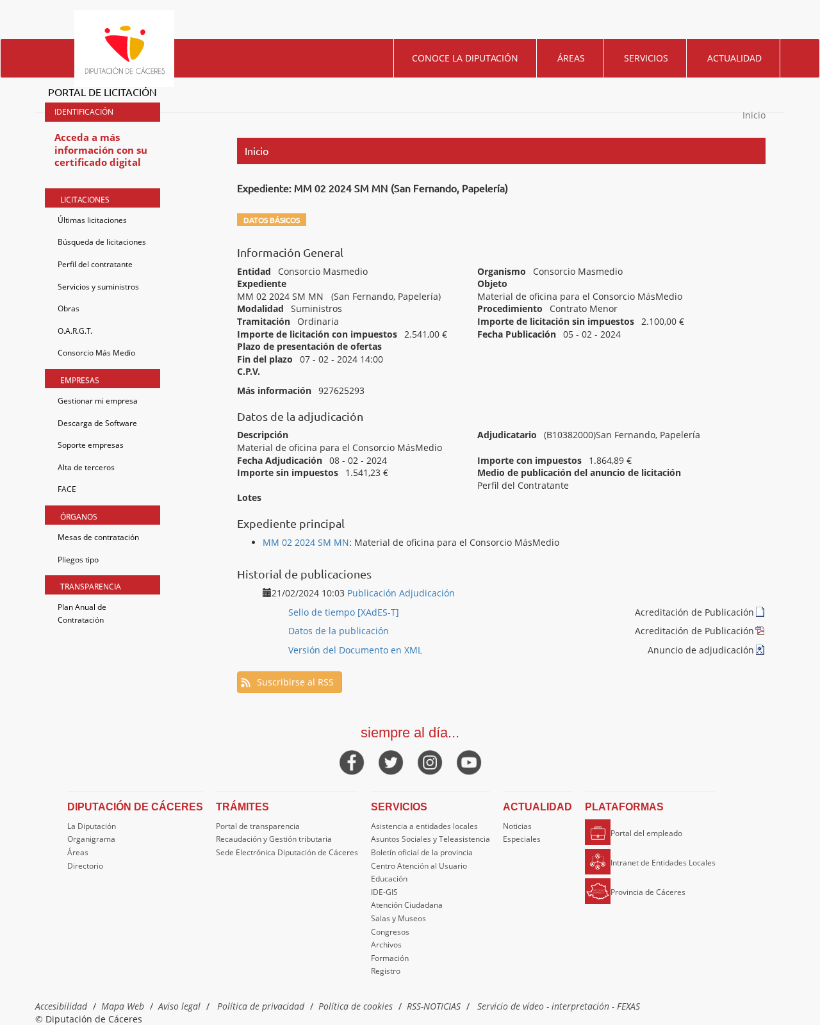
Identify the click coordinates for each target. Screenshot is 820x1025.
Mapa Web (122, 1006)
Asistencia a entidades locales (424, 826)
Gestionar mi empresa (98, 400)
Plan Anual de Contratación (82, 613)
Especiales (522, 838)
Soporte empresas (91, 444)
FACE (67, 489)
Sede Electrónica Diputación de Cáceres (287, 852)
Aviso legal (179, 1006)
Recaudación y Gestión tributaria (274, 838)
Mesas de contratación (98, 537)
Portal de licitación (102, 91)
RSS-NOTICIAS (434, 1006)
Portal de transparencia (258, 826)
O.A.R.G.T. (75, 330)
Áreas (571, 58)
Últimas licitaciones (92, 220)
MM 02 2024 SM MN (306, 542)
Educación (389, 878)
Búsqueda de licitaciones (102, 241)
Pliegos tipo (78, 559)
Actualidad (734, 58)
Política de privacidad (260, 1006)
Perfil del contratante (95, 264)
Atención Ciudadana (407, 904)
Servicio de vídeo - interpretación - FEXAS (558, 1006)
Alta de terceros (86, 467)
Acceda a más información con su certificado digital (100, 149)
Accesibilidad (61, 1006)
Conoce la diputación (465, 58)
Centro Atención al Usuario (419, 865)
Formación (390, 958)
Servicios (646, 58)
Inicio (754, 115)
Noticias (517, 826)
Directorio (85, 865)
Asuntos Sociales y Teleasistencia (430, 838)
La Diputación (91, 826)
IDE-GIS (384, 892)
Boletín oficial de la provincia (422, 852)
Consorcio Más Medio (96, 352)
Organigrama (91, 838)
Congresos (390, 931)
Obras (68, 308)
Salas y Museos (398, 918)
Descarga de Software (97, 423)
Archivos (386, 944)
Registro (385, 970)
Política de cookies (355, 1006)
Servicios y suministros (98, 286)
